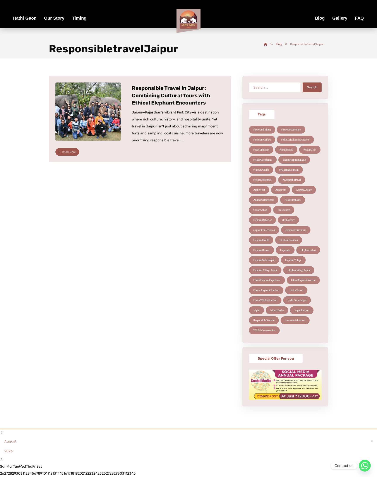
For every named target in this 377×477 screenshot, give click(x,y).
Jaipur (256, 310)
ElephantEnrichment (295, 230)
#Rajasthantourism (288, 169)
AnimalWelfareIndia (263, 199)
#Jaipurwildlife (261, 169)
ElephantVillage (293, 260)
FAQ (359, 18)
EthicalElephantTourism (303, 280)
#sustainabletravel (292, 179)
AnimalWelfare (304, 189)
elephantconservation (264, 230)
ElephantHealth (261, 240)
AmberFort (259, 189)
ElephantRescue (261, 250)
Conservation (260, 209)
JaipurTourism (301, 310)
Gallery (339, 18)
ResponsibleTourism (263, 320)
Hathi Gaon (24, 18)
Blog (320, 18)
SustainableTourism (295, 320)
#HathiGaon (309, 149)
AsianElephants (292, 199)
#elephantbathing (262, 129)
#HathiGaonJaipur (262, 159)
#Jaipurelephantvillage (294, 159)
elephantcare (288, 219)
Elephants (285, 250)
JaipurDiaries (277, 310)
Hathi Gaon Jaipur (297, 300)
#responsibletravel (262, 179)
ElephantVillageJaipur (299, 270)
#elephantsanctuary (291, 129)
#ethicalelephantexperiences (295, 139)
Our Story (54, 18)
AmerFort (280, 189)
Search (312, 87)
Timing (79, 18)
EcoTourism (284, 209)
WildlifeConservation (264, 330)
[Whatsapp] (365, 466)
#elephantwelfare (262, 139)
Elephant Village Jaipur (265, 270)
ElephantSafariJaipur (264, 260)
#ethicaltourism (261, 149)
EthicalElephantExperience (267, 280)
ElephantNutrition (288, 240)
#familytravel (286, 149)
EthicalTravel (296, 290)
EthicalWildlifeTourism (265, 300)
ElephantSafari (308, 250)
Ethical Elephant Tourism (266, 290)
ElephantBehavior (262, 219)
